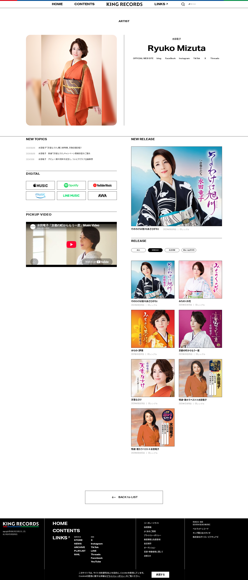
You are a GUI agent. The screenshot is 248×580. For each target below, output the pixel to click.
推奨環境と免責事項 (152, 540)
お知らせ (147, 556)
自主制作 (147, 544)
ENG (194, 4)
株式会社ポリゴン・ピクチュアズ (205, 537)
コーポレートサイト (151, 523)
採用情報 (147, 527)
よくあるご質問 (150, 531)
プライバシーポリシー (152, 535)
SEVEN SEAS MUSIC (201, 525)
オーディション (149, 548)
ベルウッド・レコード (201, 529)
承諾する (160, 575)
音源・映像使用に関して (153, 552)
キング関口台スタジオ (201, 533)
